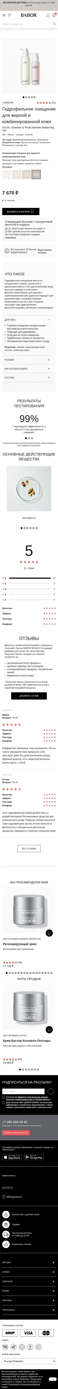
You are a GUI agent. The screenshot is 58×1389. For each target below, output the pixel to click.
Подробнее (7, 167)
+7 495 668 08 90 (14, 1122)
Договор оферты (42, 1099)
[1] (26, 438)
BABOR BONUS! (31, 648)
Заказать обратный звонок (16, 1132)
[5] (33, 528)
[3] (32, 438)
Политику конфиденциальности (20, 1099)
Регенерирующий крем (19, 944)
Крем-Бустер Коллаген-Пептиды (27, 1040)
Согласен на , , (28, 1098)
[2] (29, 438)
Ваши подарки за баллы (45, 251)
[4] (30, 528)
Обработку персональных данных (33, 1097)
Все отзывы (29, 848)
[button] (7, 973)
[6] (36, 528)
